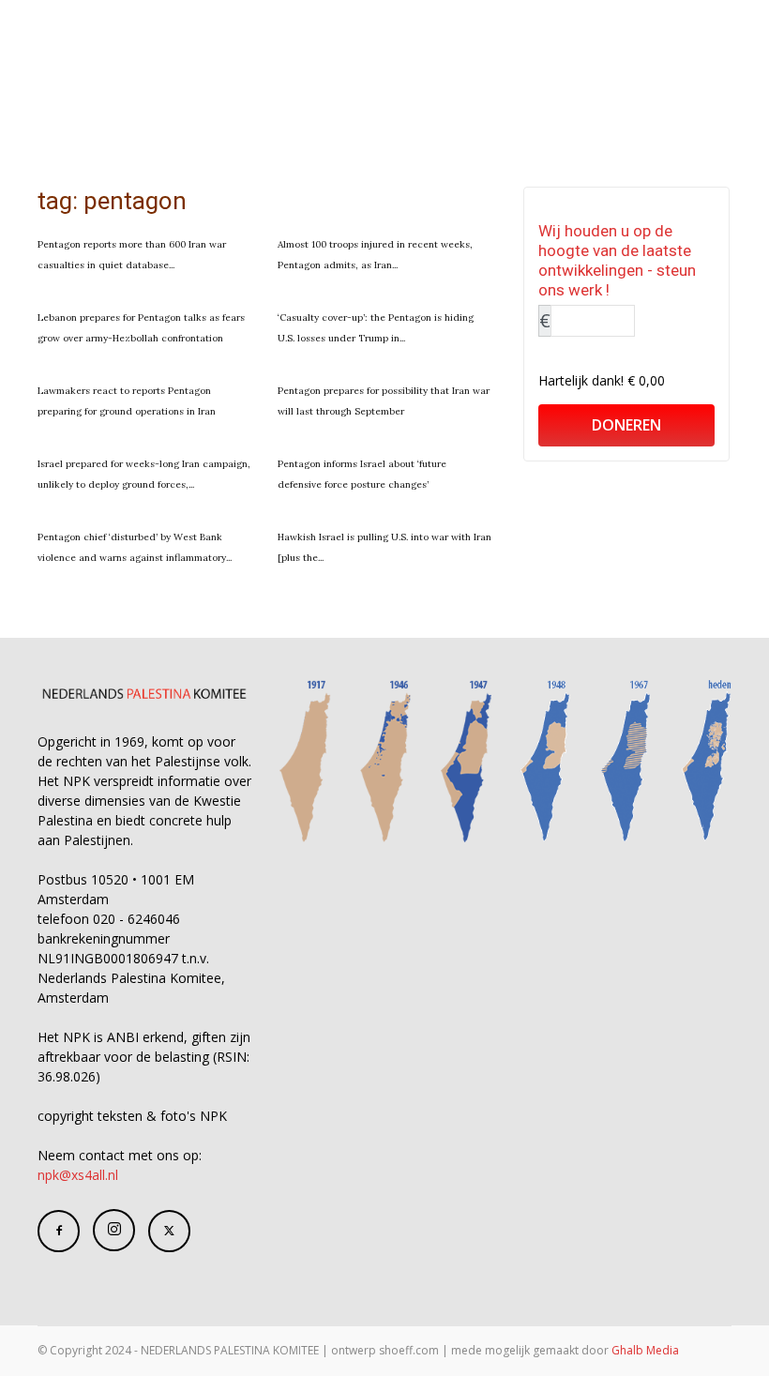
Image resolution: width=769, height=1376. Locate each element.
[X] (169, 1231)
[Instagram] (114, 1230)
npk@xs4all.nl (78, 1175)
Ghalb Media (645, 1350)
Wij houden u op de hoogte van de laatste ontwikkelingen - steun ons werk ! (617, 260)
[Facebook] (59, 1231)
